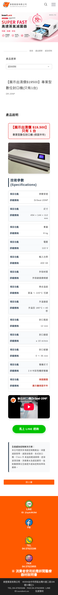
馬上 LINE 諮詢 (29, 429)
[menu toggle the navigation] (53, 4)
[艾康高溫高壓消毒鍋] (29, 27)
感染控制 (48, 51)
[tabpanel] (29, 27)
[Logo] (15, 4)
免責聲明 (39, 591)
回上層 (29, 482)
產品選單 (39, 51)
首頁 (31, 51)
